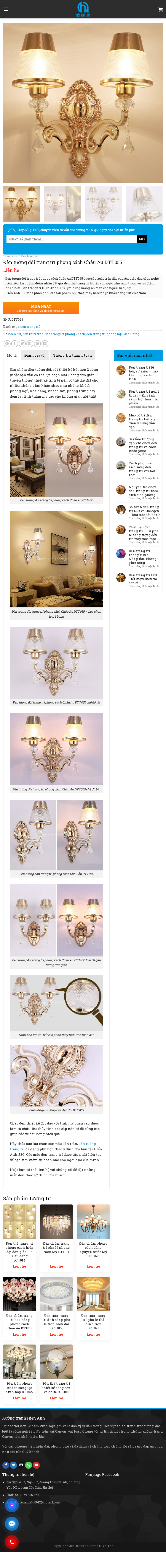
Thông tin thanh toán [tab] (72, 355)
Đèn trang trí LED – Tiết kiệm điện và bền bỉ (144, 579)
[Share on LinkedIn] (45, 343)
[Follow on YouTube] (36, 1465)
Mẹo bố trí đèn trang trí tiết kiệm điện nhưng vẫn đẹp (143, 421)
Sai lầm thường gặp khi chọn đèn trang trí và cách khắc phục (143, 445)
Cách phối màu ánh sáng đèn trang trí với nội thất (142, 469)
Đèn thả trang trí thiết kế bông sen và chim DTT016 (56, 1387)
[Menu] (5, 9)
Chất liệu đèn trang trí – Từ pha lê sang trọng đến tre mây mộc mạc (143, 533)
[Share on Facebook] (14, 343)
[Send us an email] (21, 1465)
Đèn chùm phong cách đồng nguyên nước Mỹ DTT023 (93, 1249)
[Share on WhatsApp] (7, 343)
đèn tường (131, 334)
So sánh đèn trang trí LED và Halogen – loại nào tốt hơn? (144, 511)
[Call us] (28, 1465)
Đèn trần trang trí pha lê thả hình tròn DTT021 (93, 1322)
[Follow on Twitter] (13, 1465)
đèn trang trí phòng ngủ (104, 334)
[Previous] (12, 103)
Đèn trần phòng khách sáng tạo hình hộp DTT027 (19, 1387)
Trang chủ (10, 256)
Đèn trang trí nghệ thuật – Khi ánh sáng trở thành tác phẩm (144, 397)
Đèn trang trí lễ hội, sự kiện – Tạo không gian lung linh (143, 373)
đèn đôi (15, 334)
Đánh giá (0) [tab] (35, 355)
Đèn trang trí (29, 256)
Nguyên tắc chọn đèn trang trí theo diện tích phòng (143, 491)
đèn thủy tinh (33, 334)
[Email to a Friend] (29, 343)
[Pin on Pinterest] (37, 343)
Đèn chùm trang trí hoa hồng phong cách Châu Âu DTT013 (19, 1322)
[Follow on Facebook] (5, 1465)
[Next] (154, 103)
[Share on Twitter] (22, 343)
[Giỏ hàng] (160, 9)
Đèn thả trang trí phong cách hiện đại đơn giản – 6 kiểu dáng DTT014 (19, 1251)
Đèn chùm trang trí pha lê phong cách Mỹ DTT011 (56, 1247)
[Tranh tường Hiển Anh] (83, 9)
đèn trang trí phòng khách (65, 334)
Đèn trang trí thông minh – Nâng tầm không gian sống (142, 557)
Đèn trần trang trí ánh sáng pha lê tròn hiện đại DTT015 (56, 1322)
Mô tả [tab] (12, 355)
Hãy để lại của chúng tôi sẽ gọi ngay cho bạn (76, 230)
